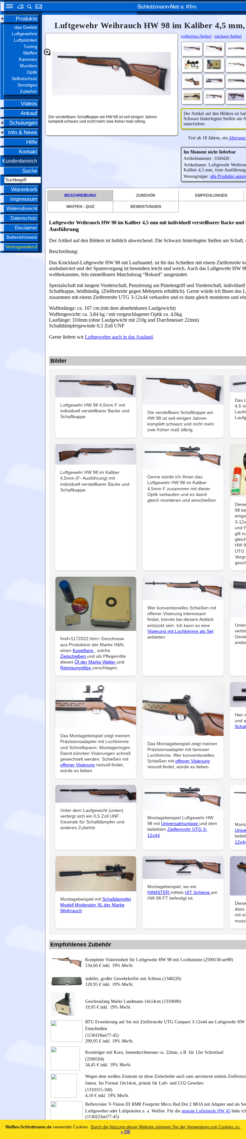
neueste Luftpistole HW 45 (206, 1111)
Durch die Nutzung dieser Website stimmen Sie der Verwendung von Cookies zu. (166, 1127)
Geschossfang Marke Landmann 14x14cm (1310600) (133, 1001)
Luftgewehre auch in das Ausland (119, 337)
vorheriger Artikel (196, 36)
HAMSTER (158, 892)
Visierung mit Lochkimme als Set (180, 631)
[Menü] (7, 7)
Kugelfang (83, 650)
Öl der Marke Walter (96, 661)
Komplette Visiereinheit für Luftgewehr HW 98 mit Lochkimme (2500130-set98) (159, 959)
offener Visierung (77, 764)
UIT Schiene (198, 892)
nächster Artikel (228, 36)
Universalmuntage (180, 823)
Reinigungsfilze (76, 667)
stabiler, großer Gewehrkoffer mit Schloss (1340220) (133, 978)
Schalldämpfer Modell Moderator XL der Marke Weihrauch (95, 904)
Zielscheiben (73, 656)
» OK (125, 1131)
